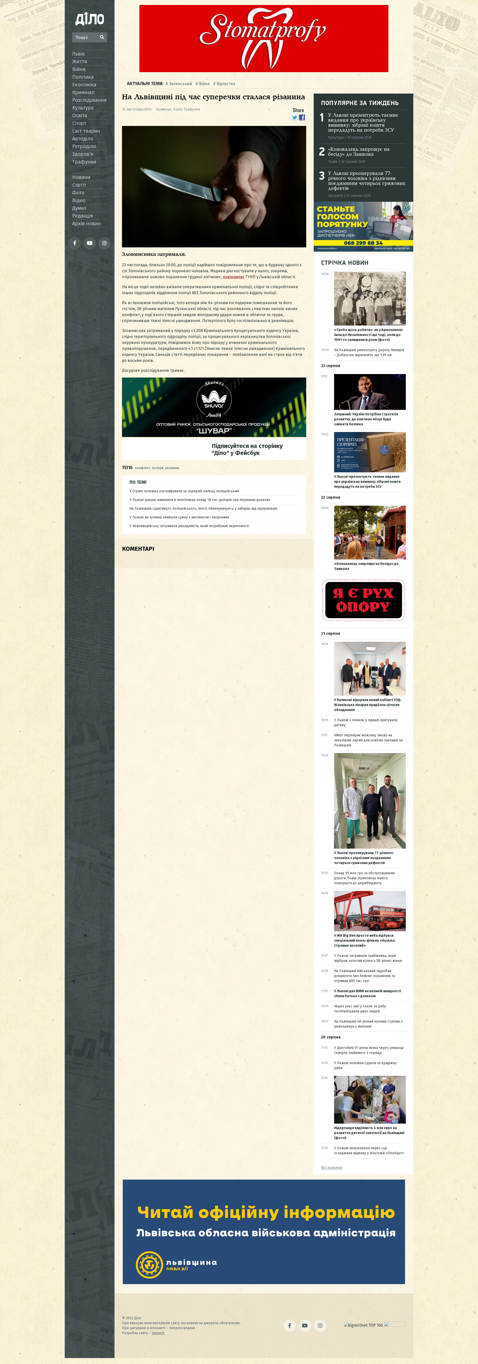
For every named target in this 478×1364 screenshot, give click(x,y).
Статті (79, 185)
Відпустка (226, 83)
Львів (78, 54)
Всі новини (331, 1167)
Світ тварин (86, 131)
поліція (157, 468)
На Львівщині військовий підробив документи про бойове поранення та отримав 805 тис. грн (364, 976)
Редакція (82, 216)
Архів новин (86, 223)
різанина (172, 468)
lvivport (158, 1333)
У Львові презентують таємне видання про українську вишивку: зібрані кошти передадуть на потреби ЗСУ (363, 123)
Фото (78, 192)
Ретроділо (84, 146)
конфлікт (142, 468)
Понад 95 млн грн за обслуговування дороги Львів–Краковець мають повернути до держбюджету (364, 878)
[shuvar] (214, 435)
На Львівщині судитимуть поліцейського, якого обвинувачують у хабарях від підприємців (203, 508)
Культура (83, 108)
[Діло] (89, 18)
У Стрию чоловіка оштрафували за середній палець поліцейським (184, 491)
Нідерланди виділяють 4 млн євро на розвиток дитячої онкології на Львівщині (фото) (369, 1133)
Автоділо (82, 138)
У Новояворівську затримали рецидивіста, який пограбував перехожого (189, 526)
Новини (81, 177)
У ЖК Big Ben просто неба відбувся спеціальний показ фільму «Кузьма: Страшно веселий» (364, 940)
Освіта (79, 115)
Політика (83, 77)
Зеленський (180, 83)
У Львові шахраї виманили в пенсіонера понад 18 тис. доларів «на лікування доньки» (199, 500)
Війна (78, 69)
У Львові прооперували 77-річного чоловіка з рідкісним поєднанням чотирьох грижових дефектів (366, 181)
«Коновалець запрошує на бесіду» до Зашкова (359, 152)
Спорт (79, 123)
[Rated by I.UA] (395, 1325)
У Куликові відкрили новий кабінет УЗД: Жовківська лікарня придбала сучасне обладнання (367, 705)
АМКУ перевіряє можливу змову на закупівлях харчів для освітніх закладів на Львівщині (368, 740)
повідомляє (233, 276)
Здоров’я (82, 154)
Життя (79, 61)
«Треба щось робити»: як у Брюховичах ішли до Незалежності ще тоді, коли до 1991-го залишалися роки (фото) (368, 335)
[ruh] (363, 620)
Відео (78, 200)
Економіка (84, 84)
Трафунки (84, 162)
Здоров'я (335, 196)
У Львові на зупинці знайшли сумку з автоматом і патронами (179, 517)
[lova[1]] (264, 1282)
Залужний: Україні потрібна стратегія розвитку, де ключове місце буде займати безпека (366, 419)
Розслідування (89, 100)
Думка (79, 208)
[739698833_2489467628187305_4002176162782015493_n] (263, 70)
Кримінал (83, 92)
